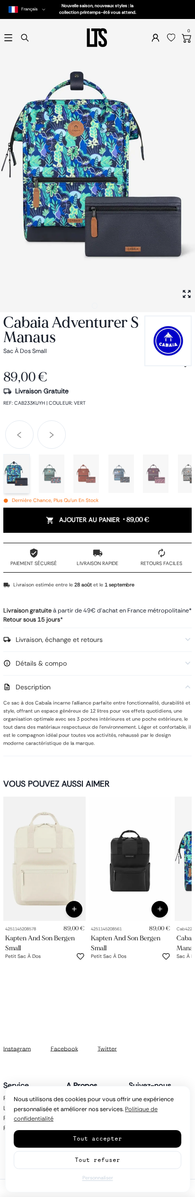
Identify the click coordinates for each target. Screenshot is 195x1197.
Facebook (64, 1048)
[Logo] (97, 38)
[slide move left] (19, 434)
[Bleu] (121, 473)
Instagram (17, 1048)
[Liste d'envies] (171, 38)
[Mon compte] (155, 38)
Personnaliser (97, 1178)
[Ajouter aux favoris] (80, 956)
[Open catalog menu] (8, 38)
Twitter (107, 1048)
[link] (44, 858)
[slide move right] (51, 434)
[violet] (155, 473)
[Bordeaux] (86, 473)
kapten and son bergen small (40, 943)
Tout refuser (97, 1159)
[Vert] (16, 473)
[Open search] (25, 38)
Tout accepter (97, 1138)
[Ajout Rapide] (74, 909)
